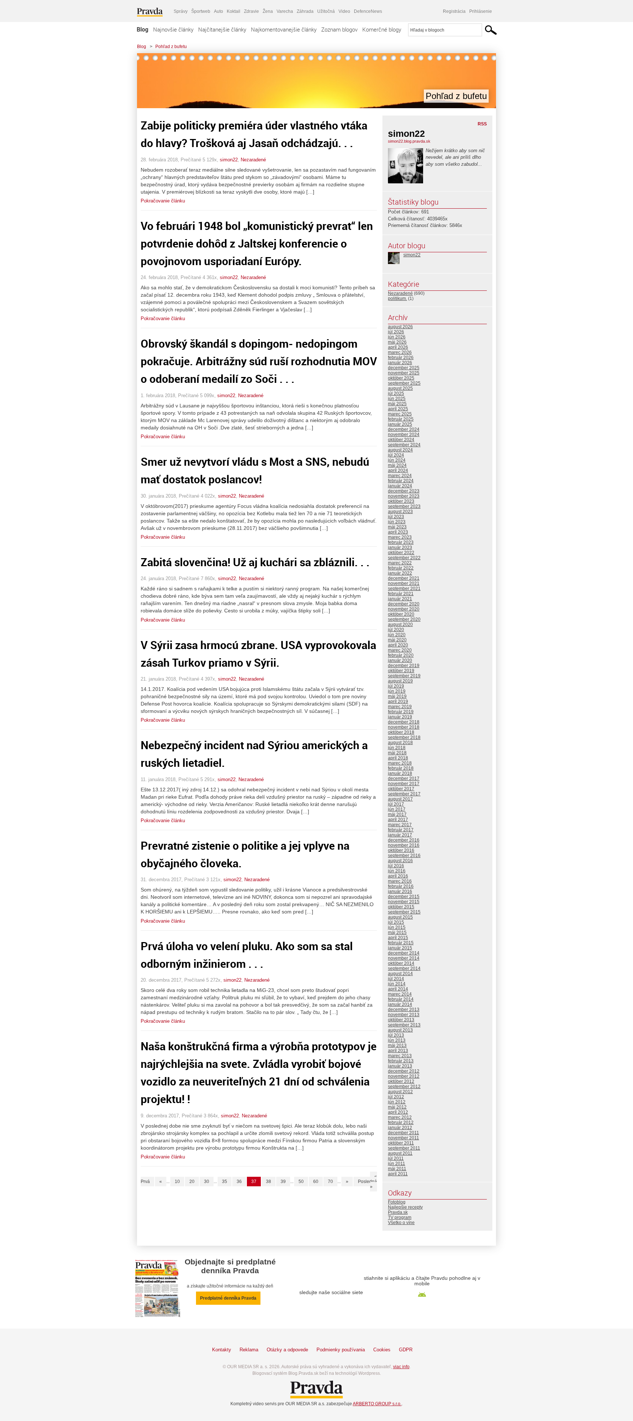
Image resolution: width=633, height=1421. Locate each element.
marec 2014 (400, 994)
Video (344, 11)
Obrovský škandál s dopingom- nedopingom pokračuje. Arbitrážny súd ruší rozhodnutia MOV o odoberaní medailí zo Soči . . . (259, 361)
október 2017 (401, 788)
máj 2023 (397, 527)
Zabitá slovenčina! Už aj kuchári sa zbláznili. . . (255, 562)
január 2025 (400, 424)
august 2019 (400, 681)
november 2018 (403, 727)
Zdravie (251, 11)
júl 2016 (396, 865)
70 (330, 1181)
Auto (218, 11)
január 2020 (400, 660)
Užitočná (326, 11)
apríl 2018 (398, 758)
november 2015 (403, 901)
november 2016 (403, 845)
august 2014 (400, 973)
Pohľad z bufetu (171, 46)
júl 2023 (396, 516)
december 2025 (403, 367)
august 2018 (400, 742)
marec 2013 (400, 1055)
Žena (268, 11)
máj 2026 (397, 342)
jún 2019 (397, 691)
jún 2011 (396, 1163)
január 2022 (400, 573)
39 (283, 1181)
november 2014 (403, 958)
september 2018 (404, 737)
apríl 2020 (398, 645)
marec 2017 (400, 824)
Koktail (233, 11)
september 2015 (404, 912)
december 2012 (403, 1071)
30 (206, 1181)
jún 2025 (397, 398)
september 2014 (404, 968)
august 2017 (400, 799)
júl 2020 (396, 629)
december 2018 (403, 722)
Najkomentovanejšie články (283, 29)
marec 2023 (400, 537)
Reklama (249, 1349)
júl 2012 (396, 1096)
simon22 (229, 159)
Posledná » (367, 1184)
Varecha (285, 11)
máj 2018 (397, 752)
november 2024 (403, 434)
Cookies (381, 1349)
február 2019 (401, 711)
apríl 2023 (398, 532)
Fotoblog (397, 1202)
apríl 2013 (398, 1050)
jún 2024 (397, 460)
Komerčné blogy (381, 29)
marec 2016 (400, 881)
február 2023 (401, 542)
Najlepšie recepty (405, 1207)
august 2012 (400, 1091)
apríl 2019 (398, 701)
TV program (399, 1217)
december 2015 (403, 896)
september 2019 (404, 675)
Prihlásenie (480, 11)
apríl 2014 (398, 989)
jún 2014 (397, 983)
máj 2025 (397, 403)
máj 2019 (397, 696)
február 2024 (401, 480)
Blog (142, 29)
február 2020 (401, 655)
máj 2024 (397, 465)
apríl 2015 (398, 937)
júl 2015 (396, 922)
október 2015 (401, 906)
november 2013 (403, 1014)
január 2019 (400, 716)
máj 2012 (397, 1107)
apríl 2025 (398, 408)
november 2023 (403, 496)
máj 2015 (397, 932)
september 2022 (404, 557)
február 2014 (401, 999)
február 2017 (401, 829)
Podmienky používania (340, 1349)
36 (239, 1181)
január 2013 (400, 1066)
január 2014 (400, 1004)
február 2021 (401, 593)
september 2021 (404, 588)
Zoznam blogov (339, 29)
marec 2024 (400, 475)
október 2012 (401, 1081)
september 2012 (404, 1086)
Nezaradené (253, 159)
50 (301, 1181)
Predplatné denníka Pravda (228, 1298)
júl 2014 (396, 978)
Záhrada (305, 11)
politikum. (397, 298)
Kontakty (221, 1349)
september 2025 (404, 383)
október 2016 (401, 850)
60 (315, 1181)
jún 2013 (397, 1040)
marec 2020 (400, 650)
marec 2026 (400, 352)
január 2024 (400, 485)
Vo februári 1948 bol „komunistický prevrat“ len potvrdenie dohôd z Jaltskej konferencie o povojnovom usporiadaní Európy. (257, 243)
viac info (401, 1366)
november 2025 (403, 373)
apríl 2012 (398, 1112)
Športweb (200, 11)
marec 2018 (400, 763)
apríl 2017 (398, 819)
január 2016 (400, 891)
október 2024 (401, 439)
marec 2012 (400, 1117)
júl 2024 (396, 455)
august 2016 (400, 860)
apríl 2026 (398, 347)
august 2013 (400, 1030)
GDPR (405, 1349)
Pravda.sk (398, 1212)
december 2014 (403, 953)
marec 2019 (400, 706)
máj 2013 (397, 1045)
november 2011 (403, 1137)
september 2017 (404, 793)
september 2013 (404, 1025)
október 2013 (401, 1019)
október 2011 (401, 1143)
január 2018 (400, 773)
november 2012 (403, 1076)
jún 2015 (397, 927)
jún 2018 (397, 747)
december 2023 (403, 491)
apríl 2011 (398, 1173)
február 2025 (401, 419)
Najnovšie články (173, 29)
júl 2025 (396, 393)
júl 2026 (396, 331)
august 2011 (400, 1153)
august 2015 (400, 917)
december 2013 (403, 1009)
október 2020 (401, 614)
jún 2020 (397, 634)
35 (224, 1181)
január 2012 (400, 1127)
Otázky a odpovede (287, 1349)
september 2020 (404, 619)
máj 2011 (397, 1168)
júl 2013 (396, 1035)
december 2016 (403, 840)
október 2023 (401, 501)
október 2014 (401, 963)
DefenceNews (368, 11)
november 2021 (403, 583)
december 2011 (403, 1132)
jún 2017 (397, 809)
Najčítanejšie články (222, 29)
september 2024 (404, 444)
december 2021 (403, 578)
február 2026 (401, 357)
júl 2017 (396, 804)
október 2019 (401, 670)
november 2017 (403, 783)
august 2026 (400, 326)
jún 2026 (397, 337)
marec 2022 (400, 562)
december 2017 (403, 778)
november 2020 (403, 609)
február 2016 (401, 886)
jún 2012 (397, 1102)
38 (268, 1181)
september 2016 (404, 855)
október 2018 (401, 732)
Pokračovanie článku (163, 201)
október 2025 (401, 378)
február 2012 (401, 1122)
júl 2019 (396, 686)
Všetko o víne (401, 1222)
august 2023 (400, 511)
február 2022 (401, 568)
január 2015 (400, 948)
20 (192, 1181)
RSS (482, 124)
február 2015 (401, 942)
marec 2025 (400, 414)
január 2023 (400, 547)
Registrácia (454, 11)
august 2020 (400, 624)
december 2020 (403, 604)
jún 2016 (397, 871)
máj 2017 (397, 814)
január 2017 (400, 835)
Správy (181, 11)
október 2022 (401, 552)
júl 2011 (396, 1158)
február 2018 (401, 768)
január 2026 (400, 362)
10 (177, 1181)
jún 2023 (397, 521)
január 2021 (400, 598)
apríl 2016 (398, 876)
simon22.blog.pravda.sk (409, 141)
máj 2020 (397, 639)
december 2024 (403, 429)
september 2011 (404, 1148)
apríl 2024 (398, 470)
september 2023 (404, 506)
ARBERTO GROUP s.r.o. (377, 1403)
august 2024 (400, 450)
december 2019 (403, 665)
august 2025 (400, 388)
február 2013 (401, 1060)
